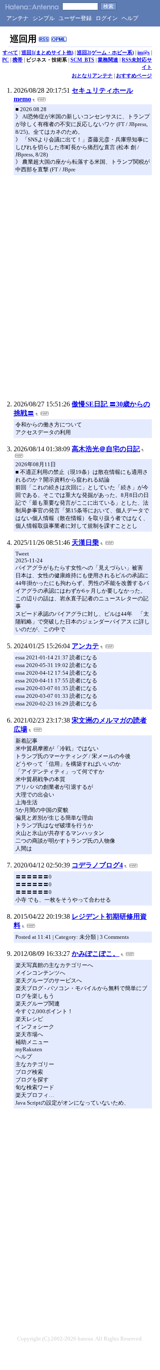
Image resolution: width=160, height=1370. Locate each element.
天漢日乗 (85, 542)
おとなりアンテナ (92, 76)
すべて (10, 53)
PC (5, 60)
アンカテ (85, 646)
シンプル (43, 18)
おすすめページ (134, 76)
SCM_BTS (82, 60)
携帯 (17, 60)
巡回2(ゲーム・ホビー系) (105, 53)
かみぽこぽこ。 (95, 953)
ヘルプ (130, 18)
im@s (143, 53)
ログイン (107, 18)
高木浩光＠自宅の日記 (106, 449)
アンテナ (17, 18)
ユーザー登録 (75, 18)
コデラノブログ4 (97, 865)
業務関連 (108, 60)
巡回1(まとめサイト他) (47, 53)
